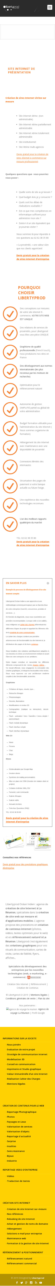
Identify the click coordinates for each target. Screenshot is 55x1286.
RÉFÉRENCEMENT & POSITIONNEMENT (23, 1252)
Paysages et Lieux (16, 1121)
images (35, 665)
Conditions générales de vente (21, 998)
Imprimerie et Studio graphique (24, 1069)
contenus (34, 644)
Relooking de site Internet (21, 1219)
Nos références (15, 1213)
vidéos (41, 665)
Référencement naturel (19, 1258)
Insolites (11, 1146)
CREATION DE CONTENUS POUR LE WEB (23, 1105)
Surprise (11, 1141)
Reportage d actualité (19, 1136)
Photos (11, 1116)
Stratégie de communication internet (27, 1054)
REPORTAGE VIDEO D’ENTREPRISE (20, 1169)
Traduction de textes (18, 1181)
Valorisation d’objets (18, 1131)
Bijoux (10, 1155)
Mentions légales (39, 994)
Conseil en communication (21, 1064)
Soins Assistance (16, 1151)
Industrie (12, 1160)
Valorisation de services (19, 1126)
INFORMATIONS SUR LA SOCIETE (20, 1038)
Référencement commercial (22, 1263)
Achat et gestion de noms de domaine (27, 1223)
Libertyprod (38, 1278)
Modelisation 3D (15, 1059)
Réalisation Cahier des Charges (23, 1078)
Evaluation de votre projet (21, 1049)
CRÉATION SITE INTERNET (16, 1202)
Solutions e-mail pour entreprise (24, 1233)
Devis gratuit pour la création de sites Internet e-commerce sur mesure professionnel (32, 158)
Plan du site (44, 998)
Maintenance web (16, 1238)
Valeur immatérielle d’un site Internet (27, 1073)
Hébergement (14, 1228)
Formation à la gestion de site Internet (28, 1243)
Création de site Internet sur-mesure (26, 1209)
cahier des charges (27, 625)
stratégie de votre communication (22, 632)
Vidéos (10, 1176)
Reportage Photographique (21, 1111)
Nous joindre (14, 1044)
